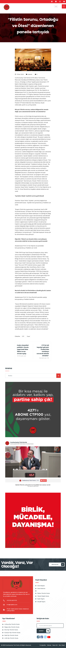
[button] (64, 6)
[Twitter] (52, 1)
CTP (23, 336)
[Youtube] (64, 1)
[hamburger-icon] (56, 6)
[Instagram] (60, 1)
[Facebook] (56, 1)
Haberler (30, 74)
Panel (28, 336)
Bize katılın (55, 564)
